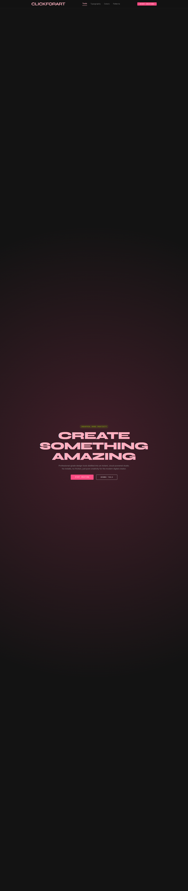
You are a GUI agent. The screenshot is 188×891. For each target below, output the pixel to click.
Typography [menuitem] (96, 4)
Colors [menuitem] (107, 4)
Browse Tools (107, 477)
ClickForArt (48, 4)
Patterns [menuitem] (116, 4)
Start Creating (147, 4)
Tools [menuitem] (84, 3)
